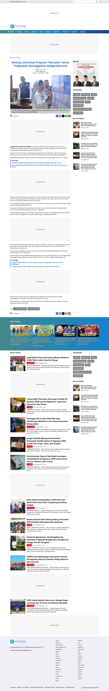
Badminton (81, 649)
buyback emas (78, 102)
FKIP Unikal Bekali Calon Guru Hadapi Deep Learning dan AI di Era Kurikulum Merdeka (47, 601)
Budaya (90, 98)
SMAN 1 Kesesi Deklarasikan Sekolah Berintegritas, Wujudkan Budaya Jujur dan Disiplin (20, 340)
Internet (80, 678)
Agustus (76, 94)
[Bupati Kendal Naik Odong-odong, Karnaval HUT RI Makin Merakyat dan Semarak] (17, 525)
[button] (12, 31)
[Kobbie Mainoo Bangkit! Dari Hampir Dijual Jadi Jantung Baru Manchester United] (88, 331)
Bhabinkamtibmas (79, 98)
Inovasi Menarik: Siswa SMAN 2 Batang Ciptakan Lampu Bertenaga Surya (35, 266)
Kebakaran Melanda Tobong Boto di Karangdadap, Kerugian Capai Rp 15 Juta (36, 163)
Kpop (57, 678)
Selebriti (80, 640)
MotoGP (80, 656)
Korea (57, 674)
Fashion (58, 665)
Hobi (79, 642)
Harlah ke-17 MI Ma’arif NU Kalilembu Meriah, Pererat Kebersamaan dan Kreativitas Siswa (42, 341)
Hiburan (33, 32)
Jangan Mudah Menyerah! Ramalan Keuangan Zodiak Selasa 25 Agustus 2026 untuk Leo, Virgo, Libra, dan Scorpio (89, 155)
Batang (19, 57)
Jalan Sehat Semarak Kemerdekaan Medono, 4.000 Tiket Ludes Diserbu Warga (89, 124)
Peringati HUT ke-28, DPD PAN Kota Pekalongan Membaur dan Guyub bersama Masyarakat (89, 145)
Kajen (57, 654)
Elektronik (58, 669)
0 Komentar (15, 116)
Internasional (59, 645)
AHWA (94, 94)
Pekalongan (30, 363)
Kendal (29, 525)
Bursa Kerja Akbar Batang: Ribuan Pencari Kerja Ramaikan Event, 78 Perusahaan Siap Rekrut (39, 166)
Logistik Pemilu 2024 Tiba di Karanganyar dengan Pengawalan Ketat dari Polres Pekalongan (37, 263)
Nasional (58, 642)
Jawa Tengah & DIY (61, 647)
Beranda (12, 57)
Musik (57, 680)
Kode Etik (13, 687)
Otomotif (56, 32)
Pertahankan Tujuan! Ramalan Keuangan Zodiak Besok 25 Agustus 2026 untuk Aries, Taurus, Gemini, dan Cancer (89, 166)
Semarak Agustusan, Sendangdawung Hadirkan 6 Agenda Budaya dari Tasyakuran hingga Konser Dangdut (48, 540)
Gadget (80, 674)
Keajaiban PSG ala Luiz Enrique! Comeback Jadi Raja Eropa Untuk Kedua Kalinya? (65, 340)
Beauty (57, 663)
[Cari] (96, 1)
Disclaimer (26, 687)
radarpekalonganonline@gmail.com (21, 650)
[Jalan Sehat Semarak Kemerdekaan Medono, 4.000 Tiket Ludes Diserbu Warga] (76, 125)
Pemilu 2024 (65, 32)
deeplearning (78, 105)
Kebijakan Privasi (50, 687)
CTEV (87, 102)
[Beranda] (8, 31)
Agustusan (85, 94)
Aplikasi (80, 672)
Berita (11, 32)
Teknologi (82, 32)
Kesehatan (58, 660)
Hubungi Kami (60, 687)
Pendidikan (74, 32)
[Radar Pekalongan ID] (18, 26)
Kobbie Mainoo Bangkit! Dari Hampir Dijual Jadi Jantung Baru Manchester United (88, 340)
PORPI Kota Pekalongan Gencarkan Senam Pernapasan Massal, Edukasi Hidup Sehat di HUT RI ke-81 (47, 559)
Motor (79, 663)
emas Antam (78, 113)
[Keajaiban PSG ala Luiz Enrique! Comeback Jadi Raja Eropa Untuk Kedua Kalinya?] (65, 331)
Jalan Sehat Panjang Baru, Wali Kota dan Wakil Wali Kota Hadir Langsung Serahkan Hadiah (47, 502)
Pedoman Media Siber (37, 687)
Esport (79, 654)
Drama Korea (59, 676)
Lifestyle (19, 32)
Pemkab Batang (33, 309)
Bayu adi (43, 69)
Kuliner (41, 32)
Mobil (79, 660)
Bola (79, 651)
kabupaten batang (20, 309)
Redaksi (19, 687)
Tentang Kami (70, 687)
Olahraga (48, 32)
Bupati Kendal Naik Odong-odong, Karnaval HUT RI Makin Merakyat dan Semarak (47, 520)
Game (79, 676)
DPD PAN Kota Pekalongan (82, 109)
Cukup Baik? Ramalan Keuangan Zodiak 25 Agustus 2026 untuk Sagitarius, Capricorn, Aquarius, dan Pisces (89, 135)
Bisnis (26, 32)
